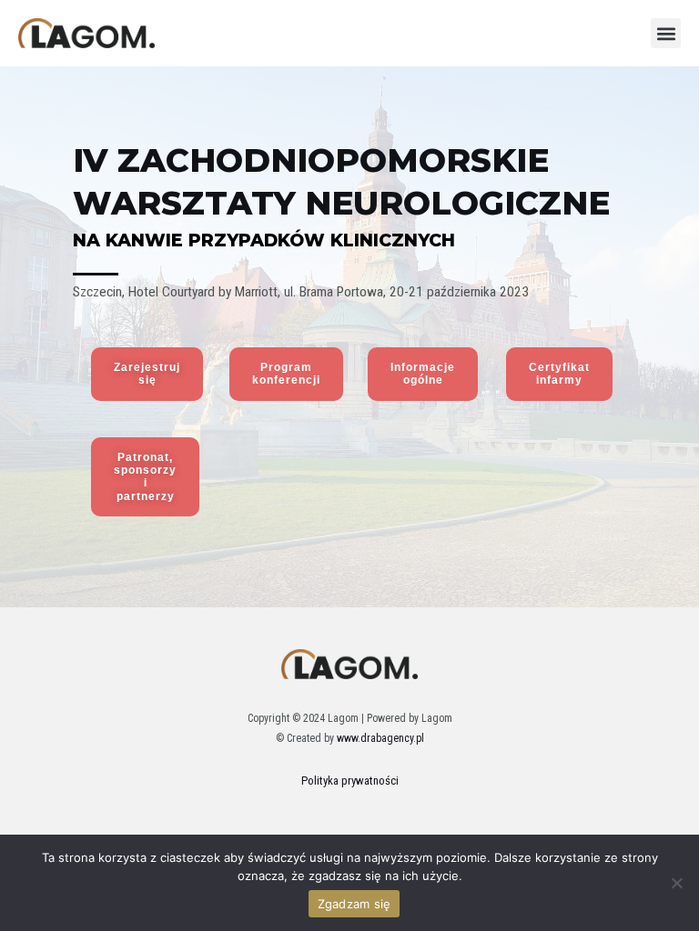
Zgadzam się (354, 903)
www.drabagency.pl (380, 738)
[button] (666, 33)
